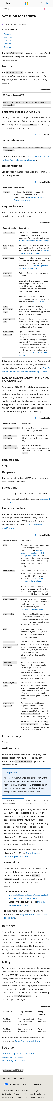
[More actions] (49, 9)
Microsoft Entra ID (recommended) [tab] (10, 802)
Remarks (7, 44)
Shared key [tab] (47, 802)
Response (8, 37)
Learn (4, 9)
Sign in (48, 3)
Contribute (6, 1094)
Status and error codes (12, 1057)
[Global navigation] (2, 3)
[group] (26, 100)
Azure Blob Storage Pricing (27, 1041)
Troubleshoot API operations (32, 609)
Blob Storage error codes (14, 1060)
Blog (35, 1090)
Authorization (9, 40)
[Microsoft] (26, 3)
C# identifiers (38, 302)
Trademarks (20, 1097)
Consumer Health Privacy (34, 1094)
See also (7, 47)
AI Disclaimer (7, 1090)
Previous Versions (23, 1090)
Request (7, 34)
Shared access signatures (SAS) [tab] (31, 802)
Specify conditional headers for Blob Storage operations (32, 553)
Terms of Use (7, 1097)
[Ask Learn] (45, 9)
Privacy (17, 1094)
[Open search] (41, 3)
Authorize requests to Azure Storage (34, 240)
